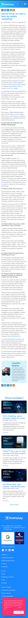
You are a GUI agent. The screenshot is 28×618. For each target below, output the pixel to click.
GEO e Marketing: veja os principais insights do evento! (14, 417)
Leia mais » (6, 432)
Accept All (18, 612)
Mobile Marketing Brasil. (14, 336)
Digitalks (15, 88)
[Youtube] (12, 550)
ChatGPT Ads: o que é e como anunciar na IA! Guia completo (14, 452)
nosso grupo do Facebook (17, 116)
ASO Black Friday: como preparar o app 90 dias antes (14, 485)
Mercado (24, 22)
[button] (25, 4)
